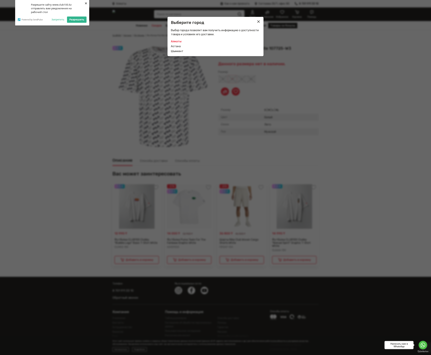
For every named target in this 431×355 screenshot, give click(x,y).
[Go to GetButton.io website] (423, 351)
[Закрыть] (258, 21)
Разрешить (76, 19)
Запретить (58, 19)
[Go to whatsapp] (423, 345)
